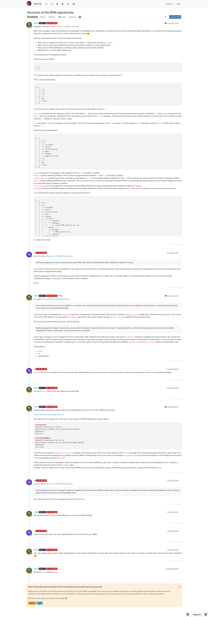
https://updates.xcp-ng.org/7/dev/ (47, 414)
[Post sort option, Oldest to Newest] (165, 17)
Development (33, 17)
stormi (36, 23)
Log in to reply (175, 17)
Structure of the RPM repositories (59, 256)
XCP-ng (38, 4)
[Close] (179, 587)
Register (32, 603)
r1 (34, 253)
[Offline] (30, 25)
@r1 (61, 296)
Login (40, 603)
